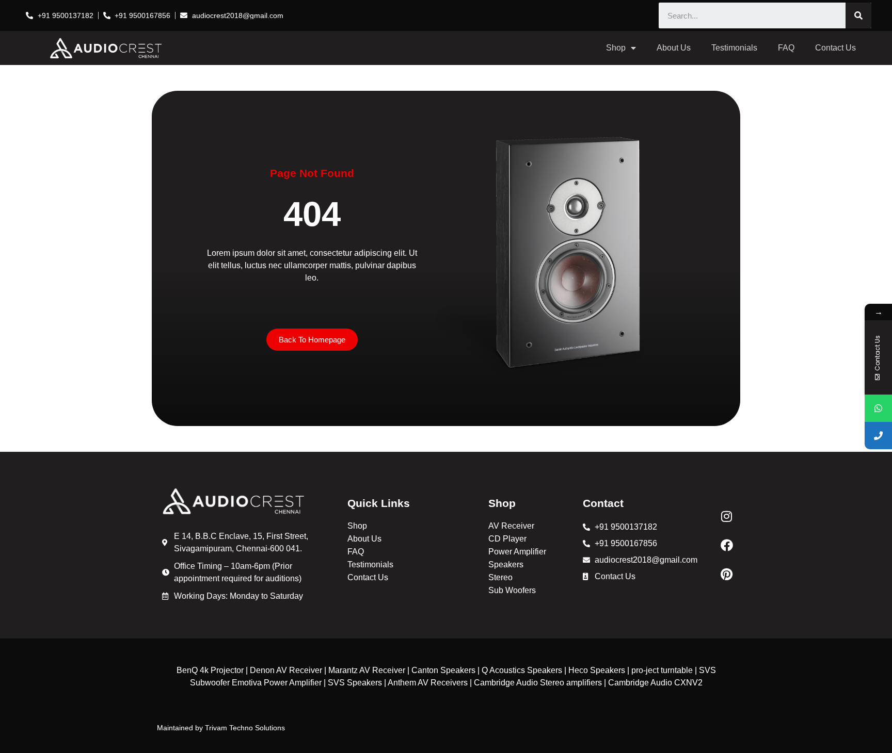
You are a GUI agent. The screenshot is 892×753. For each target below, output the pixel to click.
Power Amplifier (517, 551)
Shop (616, 47)
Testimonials (734, 47)
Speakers (505, 564)
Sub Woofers (512, 590)
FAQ (786, 47)
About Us (674, 47)
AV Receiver (511, 525)
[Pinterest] (726, 574)
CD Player (507, 538)
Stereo (500, 577)
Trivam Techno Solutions (245, 728)
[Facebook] (726, 545)
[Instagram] (726, 516)
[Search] (858, 15)
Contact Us (835, 47)
